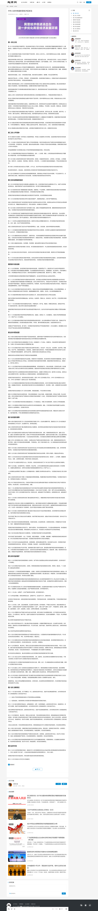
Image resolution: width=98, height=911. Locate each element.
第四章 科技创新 (76, 20)
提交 (64, 893)
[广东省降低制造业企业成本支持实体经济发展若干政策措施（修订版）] (17, 842)
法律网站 (49, 2)
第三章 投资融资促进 (77, 17)
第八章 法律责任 (76, 28)
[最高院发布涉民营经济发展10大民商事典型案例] (17, 856)
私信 (65, 783)
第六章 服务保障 (76, 24)
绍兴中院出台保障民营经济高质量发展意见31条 (42, 824)
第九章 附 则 (76, 31)
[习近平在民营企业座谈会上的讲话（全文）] (17, 814)
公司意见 (11, 796)
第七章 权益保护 (76, 26)
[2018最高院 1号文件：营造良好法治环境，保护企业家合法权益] (17, 870)
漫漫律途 (11, 810)
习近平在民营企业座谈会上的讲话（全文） (40, 810)
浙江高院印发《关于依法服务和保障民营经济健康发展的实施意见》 (46, 797)
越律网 (18, 906)
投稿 (89, 2)
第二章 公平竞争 (76, 15)
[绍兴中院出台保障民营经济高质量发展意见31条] (17, 828)
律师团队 (21, 904)
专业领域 (25, 2)
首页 (7, 6)
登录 (81, 2)
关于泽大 (15, 904)
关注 (59, 783)
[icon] (81, 905)
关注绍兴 (11, 824)
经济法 (21, 14)
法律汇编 (32, 2)
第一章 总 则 (76, 13)
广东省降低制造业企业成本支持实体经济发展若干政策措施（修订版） (45, 839)
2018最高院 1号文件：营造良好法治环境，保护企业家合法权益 (46, 867)
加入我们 (27, 904)
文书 (39, 2)
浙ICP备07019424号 (35, 906)
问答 (44, 2)
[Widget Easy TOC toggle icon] (89, 10)
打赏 (60, 909)
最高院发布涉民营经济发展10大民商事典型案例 (42, 852)
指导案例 (11, 852)
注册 (84, 2)
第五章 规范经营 (76, 22)
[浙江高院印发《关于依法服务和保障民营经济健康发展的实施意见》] (17, 800)
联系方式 (33, 904)
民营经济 (12, 764)
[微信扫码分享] (9, 909)
